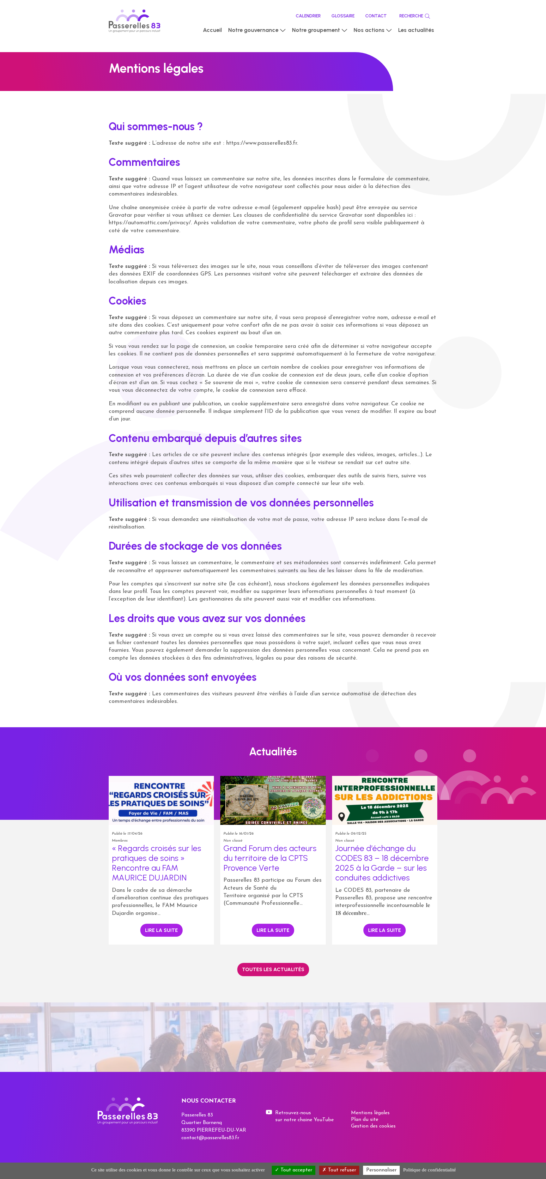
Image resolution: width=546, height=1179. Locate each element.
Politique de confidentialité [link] (429, 1169)
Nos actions (369, 30)
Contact (376, 16)
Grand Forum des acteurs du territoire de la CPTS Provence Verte (270, 858)
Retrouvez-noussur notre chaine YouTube (304, 1116)
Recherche (411, 16)
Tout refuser (341, 1170)
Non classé (232, 841)
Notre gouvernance (253, 30)
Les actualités (416, 30)
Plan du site (364, 1119)
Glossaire (343, 16)
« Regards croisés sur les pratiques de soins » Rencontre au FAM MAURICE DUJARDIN (156, 863)
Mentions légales (370, 1113)
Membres (120, 841)
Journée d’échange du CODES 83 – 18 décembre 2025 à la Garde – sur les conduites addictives (382, 863)
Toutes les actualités (273, 969)
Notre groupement (316, 30)
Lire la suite (161, 930)
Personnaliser (381, 1170)
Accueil (212, 30)
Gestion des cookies (373, 1126)
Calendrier (308, 16)
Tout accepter (295, 1170)
